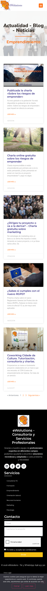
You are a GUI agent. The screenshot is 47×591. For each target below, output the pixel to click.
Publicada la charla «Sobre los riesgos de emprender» (21, 93)
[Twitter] (18, 466)
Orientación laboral (14, 495)
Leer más (29, 586)
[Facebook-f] (12, 466)
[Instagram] (23, 466)
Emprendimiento (13, 490)
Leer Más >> (11, 114)
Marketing (10, 505)
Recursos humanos (14, 500)
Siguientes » (34, 395)
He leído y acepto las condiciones (21, 550)
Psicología (10, 510)
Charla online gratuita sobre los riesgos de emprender (21, 158)
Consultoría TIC (12, 481)
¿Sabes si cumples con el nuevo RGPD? (23, 292)
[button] (41, 6)
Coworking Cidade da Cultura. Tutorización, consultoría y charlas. (21, 358)
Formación (11, 486)
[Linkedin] (6, 466)
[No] (43, 582)
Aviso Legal (7, 573)
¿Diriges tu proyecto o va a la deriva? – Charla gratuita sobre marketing (22, 227)
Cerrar (17, 586)
